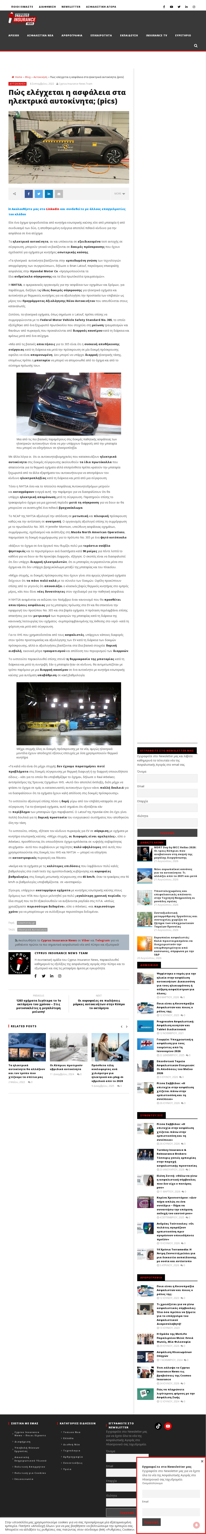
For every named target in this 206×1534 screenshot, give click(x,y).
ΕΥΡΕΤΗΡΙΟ (183, 35)
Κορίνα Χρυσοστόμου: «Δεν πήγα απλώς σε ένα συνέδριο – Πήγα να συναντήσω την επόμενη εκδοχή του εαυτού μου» (176, 1205)
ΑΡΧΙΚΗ (13, 35)
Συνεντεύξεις (73, 1462)
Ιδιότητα (142, 816)
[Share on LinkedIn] (49, 194)
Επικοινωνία (23, 1478)
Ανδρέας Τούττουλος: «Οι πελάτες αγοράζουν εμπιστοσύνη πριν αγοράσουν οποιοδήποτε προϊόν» (175, 1231)
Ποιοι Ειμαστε (22, 6)
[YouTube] (171, 7)
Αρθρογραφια (72, 35)
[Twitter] (179, 7)
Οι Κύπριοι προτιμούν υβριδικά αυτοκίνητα (66, 1067)
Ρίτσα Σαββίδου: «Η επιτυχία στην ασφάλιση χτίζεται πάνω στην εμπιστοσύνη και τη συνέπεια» (175, 1091)
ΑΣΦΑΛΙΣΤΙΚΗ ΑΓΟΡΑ (101, 6)
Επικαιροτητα (101, 35)
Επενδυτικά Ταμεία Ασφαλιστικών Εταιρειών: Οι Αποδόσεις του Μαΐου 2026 (176, 1067)
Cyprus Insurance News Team (75, 83)
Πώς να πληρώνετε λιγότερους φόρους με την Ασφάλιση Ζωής (176, 1393)
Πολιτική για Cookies (30, 1472)
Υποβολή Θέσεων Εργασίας (26, 1449)
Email (140, 786)
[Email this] (59, 194)
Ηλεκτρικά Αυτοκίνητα (32, 929)
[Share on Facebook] (29, 194)
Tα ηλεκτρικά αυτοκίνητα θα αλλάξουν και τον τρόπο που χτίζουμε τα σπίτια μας (26, 1071)
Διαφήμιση (22, 1441)
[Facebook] (164, 7)
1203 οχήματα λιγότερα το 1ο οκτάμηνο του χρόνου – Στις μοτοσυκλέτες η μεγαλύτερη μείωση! (38, 1004)
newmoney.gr (26, 922)
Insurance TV (156, 35)
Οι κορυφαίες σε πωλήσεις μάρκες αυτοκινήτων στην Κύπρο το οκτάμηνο (99, 1002)
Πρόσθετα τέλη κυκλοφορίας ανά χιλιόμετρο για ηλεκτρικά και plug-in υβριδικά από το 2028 (107, 1073)
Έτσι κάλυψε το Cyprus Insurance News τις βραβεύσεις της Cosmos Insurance (174, 1373)
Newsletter (71, 6)
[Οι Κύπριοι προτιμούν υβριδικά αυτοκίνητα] (69, 1047)
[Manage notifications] (196, 1525)
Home (18, 77)
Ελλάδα (68, 1438)
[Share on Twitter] (39, 194)
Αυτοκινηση (40, 77)
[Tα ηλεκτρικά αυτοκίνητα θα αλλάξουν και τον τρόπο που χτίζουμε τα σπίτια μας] (27, 1047)
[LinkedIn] (186, 7)
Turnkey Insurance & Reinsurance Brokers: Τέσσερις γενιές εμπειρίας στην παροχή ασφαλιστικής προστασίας (177, 1157)
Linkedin (52, 209)
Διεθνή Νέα (71, 1444)
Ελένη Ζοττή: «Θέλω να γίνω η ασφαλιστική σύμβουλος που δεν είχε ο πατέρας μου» (177, 1181)
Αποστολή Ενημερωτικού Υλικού (30, 1459)
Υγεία (67, 1469)
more (118, 193)
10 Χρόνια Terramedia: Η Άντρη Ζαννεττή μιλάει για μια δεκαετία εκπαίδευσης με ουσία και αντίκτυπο (176, 1255)
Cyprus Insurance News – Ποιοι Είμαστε (30, 1434)
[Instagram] (194, 7)
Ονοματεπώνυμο (152, 1483)
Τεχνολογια (71, 1450)
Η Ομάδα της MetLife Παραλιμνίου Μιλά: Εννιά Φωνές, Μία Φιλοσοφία (175, 1338)
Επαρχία (142, 801)
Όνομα (141, 771)
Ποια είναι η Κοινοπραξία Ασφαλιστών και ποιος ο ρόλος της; (175, 1007)
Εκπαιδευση (129, 35)
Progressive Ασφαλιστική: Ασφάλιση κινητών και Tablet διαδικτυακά (175, 1025)
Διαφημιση (47, 6)
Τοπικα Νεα (71, 1432)
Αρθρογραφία (73, 1456)
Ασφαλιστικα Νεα (40, 35)
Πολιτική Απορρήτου (29, 1466)
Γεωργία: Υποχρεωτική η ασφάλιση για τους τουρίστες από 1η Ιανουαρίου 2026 (175, 1045)
